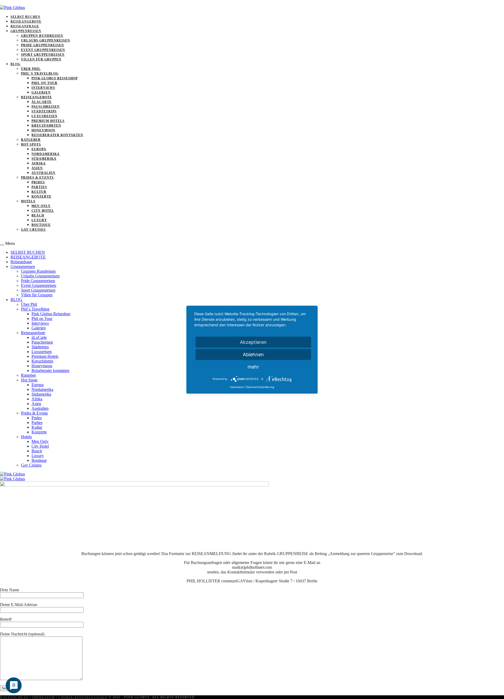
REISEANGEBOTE (25, 21)
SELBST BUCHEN (25, 17)
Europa (39, 149)
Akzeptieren (253, 342)
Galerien (41, 92)
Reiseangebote (36, 97)
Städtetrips (44, 111)
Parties (39, 187)
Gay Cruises (33, 229)
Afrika (39, 163)
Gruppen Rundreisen (42, 36)
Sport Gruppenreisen (43, 54)
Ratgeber (31, 140)
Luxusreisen (44, 116)
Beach (38, 215)
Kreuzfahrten (46, 125)
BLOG (15, 64)
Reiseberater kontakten (57, 135)
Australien (43, 173)
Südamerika (44, 158)
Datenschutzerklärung (260, 386)
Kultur (39, 192)
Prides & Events (37, 177)
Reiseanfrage (24, 26)
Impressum (43, 697)
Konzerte (41, 196)
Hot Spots (31, 144)
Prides (38, 182)
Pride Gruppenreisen (42, 45)
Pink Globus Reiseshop (55, 78)
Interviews (43, 88)
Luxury (39, 220)
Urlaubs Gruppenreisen (45, 40)
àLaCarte (42, 102)
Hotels (28, 201)
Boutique (41, 225)
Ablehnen (253, 354)
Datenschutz (14, 697)
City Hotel (43, 211)
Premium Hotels (48, 121)
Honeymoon (43, 130)
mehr (253, 366)
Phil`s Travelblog (40, 73)
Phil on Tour (44, 83)
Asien (37, 168)
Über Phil (31, 69)
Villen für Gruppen (41, 59)
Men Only (41, 206)
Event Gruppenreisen (43, 50)
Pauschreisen (46, 106)
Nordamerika (46, 154)
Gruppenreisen (25, 31)
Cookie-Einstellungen (82, 697)
